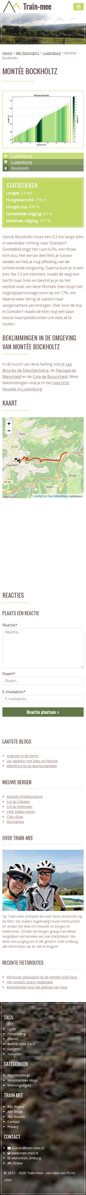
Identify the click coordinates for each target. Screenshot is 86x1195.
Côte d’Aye (15, 816)
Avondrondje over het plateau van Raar (37, 987)
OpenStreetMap (57, 496)
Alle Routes (16, 1116)
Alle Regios (15, 1106)
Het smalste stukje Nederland (30, 982)
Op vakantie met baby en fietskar (32, 761)
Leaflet (38, 496)
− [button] (9, 431)
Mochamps (15, 821)
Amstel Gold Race (21, 1044)
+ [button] (9, 424)
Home (7, 53)
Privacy (12, 1126)
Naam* (8, 673)
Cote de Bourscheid (50, 376)
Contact (13, 1121)
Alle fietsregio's (27, 53)
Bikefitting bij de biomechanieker (32, 766)
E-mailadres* (14, 691)
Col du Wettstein (19, 806)
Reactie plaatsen (42, 712)
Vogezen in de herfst (22, 756)
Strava (17, 1163)
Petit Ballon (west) (21, 811)
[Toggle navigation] (78, 6)
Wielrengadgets (19, 1085)
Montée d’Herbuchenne (25, 796)
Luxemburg (51, 53)
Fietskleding (16, 1034)
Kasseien (14, 1054)
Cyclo (11, 1028)
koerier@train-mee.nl (28, 1148)
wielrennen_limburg (26, 1158)
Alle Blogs (15, 1111)
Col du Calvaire (18, 801)
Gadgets (13, 1049)
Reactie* (9, 625)
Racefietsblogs (18, 1075)
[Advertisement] (43, 547)
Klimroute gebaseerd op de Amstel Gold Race (42, 977)
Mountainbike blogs (22, 1080)
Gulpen (12, 1039)
